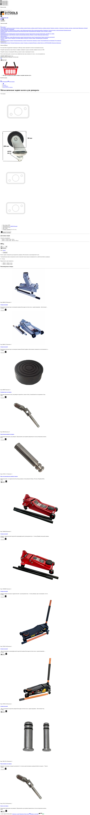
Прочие (47, 34)
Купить (3, 482)
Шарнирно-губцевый (83, 28)
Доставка (12, 42)
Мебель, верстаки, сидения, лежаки (28, 38)
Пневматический (67, 30)
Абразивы (38, 31)
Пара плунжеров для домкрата (6, 763)
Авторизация (4, 81)
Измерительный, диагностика (6, 31)
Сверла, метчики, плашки (46, 31)
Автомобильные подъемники (42, 38)
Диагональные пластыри (34, 33)
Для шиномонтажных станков (6, 40)
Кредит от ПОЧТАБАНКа (46, 42)
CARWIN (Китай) (13, 226)
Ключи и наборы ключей (32, 28)
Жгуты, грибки (51, 33)
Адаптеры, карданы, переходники (71, 28)
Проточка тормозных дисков (6, 37)
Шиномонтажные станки (18, 37)
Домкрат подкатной (4, 304)
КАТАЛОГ (3, 20)
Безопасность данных (19, 42)
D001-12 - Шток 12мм (8, 239)
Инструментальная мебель (37, 30)
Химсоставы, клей (44, 33)
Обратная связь (3, 42)
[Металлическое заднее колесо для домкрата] (15, 192)
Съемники (11, 30)
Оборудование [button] (3, 36)
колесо (4, 250)
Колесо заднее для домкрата (8, 87)
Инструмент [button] (3, 26)
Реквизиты (21, 813)
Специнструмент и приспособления (55, 30)
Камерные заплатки (4, 33)
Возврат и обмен (36, 42)
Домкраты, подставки (15, 38)
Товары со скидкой (34, 813)
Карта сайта (26, 813)
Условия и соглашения (28, 42)
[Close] (8, 1)
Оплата (8, 42)
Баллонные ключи (17, 31)
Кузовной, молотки (4, 30)
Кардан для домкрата (4, 805)
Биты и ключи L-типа (17, 30)
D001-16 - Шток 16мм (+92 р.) (10, 240)
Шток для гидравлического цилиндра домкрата (9, 476)
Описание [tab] (5, 252)
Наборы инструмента (27, 30)
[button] (3, 19)
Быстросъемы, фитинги (25, 34)
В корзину (4, 248)
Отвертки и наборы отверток (44, 28)
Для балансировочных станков (19, 40)
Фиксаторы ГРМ (24, 31)
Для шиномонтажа (32, 31)
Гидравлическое (37, 37)
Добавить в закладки (7, 232)
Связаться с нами (15, 813)
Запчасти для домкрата (5, 238)
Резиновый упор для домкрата (5, 392)
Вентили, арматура (16, 34)
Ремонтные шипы (41, 34)
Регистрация (11, 81)
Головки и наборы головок (21, 28)
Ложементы (45, 30)
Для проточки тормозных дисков (33, 40)
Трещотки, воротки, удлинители (57, 28)
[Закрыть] (0, 80)
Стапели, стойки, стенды (5, 38)
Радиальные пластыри (24, 33)
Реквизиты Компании (56, 42)
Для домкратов (58, 40)
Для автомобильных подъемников (47, 40)
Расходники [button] (3, 32)
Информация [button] (3, 41)
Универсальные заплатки (14, 33)
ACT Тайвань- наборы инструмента (8, 28)
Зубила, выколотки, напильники (7, 29)
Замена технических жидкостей (48, 37)
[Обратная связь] (1, 19)
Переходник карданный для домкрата (7, 434)
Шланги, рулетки (33, 34)
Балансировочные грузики (6, 34)
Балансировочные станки (29, 37)
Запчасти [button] (2, 39)
